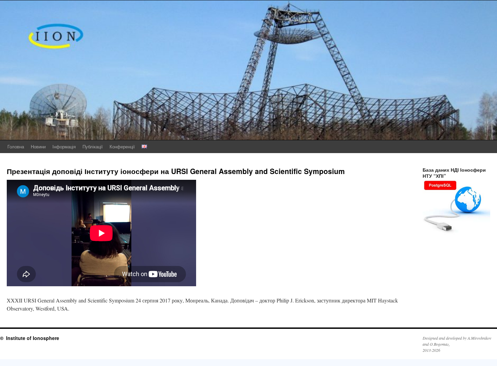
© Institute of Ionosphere (29, 338)
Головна (15, 146)
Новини (38, 146)
